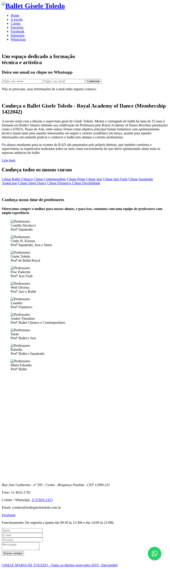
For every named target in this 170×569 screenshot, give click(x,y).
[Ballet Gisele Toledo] (33, 6)
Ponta (76, 179)
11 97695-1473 (42, 500)
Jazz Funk (115, 179)
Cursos (15, 23)
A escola (17, 19)
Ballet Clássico (17, 179)
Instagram (17, 35)
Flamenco (59, 183)
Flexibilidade (86, 183)
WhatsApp (18, 39)
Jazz (94, 179)
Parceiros (17, 27)
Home (15, 15)
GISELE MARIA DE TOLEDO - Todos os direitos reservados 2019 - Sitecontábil (60, 565)
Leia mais (8, 160)
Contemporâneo (50, 179)
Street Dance (32, 183)
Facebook (17, 31)
